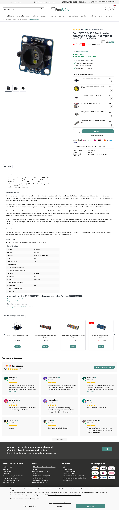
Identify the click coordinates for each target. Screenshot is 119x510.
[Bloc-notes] (110, 9)
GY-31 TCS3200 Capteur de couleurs (90, 78)
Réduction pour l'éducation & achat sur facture (44, 468)
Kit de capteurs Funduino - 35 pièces (90, 103)
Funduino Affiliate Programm (41, 471)
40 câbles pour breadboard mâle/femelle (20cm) (73, 336)
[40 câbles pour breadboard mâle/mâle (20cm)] (45, 326)
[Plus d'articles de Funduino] (107, 43)
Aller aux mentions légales (74, 495)
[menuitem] (114, 9)
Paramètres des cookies (40, 482)
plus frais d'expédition (82, 51)
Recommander (100, 146)
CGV (64, 467)
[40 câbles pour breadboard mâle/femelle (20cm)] (73, 326)
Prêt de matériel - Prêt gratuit (41, 476)
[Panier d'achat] (114, 9)
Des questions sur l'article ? (15, 299)
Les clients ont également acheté (14, 316)
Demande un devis (97, 135)
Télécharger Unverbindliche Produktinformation (20, 307)
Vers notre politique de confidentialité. (58, 495)
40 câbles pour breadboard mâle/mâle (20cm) (45, 336)
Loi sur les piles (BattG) (69, 473)
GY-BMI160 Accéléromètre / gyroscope (91, 95)
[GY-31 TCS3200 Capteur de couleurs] (17, 326)
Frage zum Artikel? (12, 301)
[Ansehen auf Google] (6, 378)
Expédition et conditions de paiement (73, 476)
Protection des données (69, 471)
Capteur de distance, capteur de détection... (101, 336)
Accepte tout (90, 506)
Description (7, 166)
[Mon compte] (105, 9)
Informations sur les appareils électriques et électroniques (74, 479)
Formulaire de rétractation (40, 480)
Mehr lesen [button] (12, 391)
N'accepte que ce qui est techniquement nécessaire (60, 504)
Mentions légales (67, 469)
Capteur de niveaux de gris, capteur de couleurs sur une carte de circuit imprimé (94, 112)
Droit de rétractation (39, 478)
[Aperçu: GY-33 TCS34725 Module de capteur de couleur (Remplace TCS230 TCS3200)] (8, 88)
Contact (35, 473)
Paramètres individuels (29, 506)
